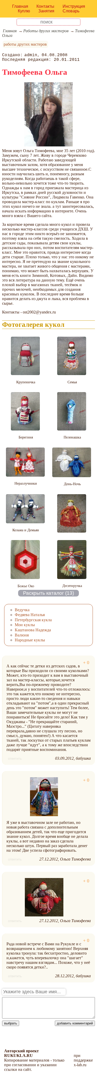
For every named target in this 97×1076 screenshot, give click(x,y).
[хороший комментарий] (86, 663)
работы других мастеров (25, 44)
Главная (20, 6)
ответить (15, 758)
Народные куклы (30, 640)
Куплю (24, 11)
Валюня (22, 635)
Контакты (45, 6)
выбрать (10, 1023)
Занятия (46, 11)
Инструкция (74, 6)
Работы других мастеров (46, 31)
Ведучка (22, 610)
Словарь (71, 11)
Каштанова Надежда (33, 630)
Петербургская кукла (33, 620)
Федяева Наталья (30, 615)
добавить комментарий (75, 1023)
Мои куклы (25, 625)
